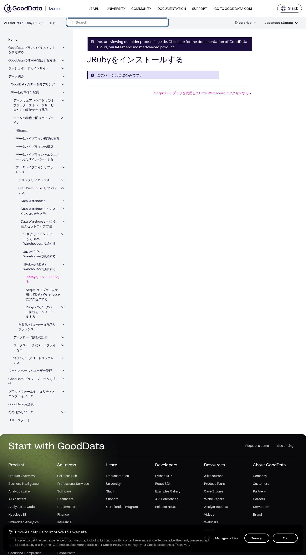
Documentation (171, 8)
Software (64, 491)
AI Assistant (17, 499)
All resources (213, 476)
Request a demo (257, 445)
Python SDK (164, 476)
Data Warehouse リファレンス (37, 190)
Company (260, 476)
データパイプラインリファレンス (34, 169)
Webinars (211, 522)
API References (166, 499)
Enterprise (243, 23)
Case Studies (213, 491)
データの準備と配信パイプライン (33, 120)
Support (199, 8)
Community (141, 8)
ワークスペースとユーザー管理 (30, 371)
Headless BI (17, 514)
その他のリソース (20, 412)
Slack (293, 8)
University (116, 8)
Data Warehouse (33, 201)
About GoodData (269, 464)
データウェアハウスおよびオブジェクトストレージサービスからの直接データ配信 (33, 105)
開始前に (22, 131)
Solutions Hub (67, 476)
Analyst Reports (216, 507)
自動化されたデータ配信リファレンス (37, 327)
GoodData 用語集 (21, 404)
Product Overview (21, 476)
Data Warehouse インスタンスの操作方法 (38, 211)
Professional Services (73, 483)
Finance (63, 514)
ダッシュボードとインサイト (28, 68)
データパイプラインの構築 (34, 147)
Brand (257, 514)
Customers (261, 483)
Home (12, 39)
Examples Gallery (167, 491)
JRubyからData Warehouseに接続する (39, 266)
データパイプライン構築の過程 (38, 138)
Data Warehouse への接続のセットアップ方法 (38, 223)
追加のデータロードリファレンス (33, 360)
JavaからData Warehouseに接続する (39, 254)
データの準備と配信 (25, 92)
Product (16, 464)
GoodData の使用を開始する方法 (32, 60)
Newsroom (261, 507)
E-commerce (67, 507)
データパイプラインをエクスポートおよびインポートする (38, 157)
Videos (209, 514)
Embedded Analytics (23, 522)
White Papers (214, 499)
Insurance (64, 522)
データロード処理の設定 (30, 337)
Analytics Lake (19, 491)
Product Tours (214, 483)
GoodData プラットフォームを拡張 (32, 381)
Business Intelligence (23, 483)
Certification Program (122, 507)
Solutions (66, 464)
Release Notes (166, 507)
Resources (214, 464)
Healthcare (65, 499)
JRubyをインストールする (43, 279)
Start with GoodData (56, 446)
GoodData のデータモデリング (33, 84)
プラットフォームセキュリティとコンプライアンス (31, 394)
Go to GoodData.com (233, 8)
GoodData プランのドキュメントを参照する (32, 50)
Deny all (257, 538)
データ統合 (16, 76)
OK (285, 538)
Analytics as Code (21, 507)
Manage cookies (226, 538)
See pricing (285, 445)
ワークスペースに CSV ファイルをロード (34, 347)
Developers (166, 464)
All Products (12, 23)
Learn (93, 8)
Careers (259, 499)
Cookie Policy (112, 545)
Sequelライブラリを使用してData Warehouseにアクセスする (43, 294)
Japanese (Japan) (279, 23)
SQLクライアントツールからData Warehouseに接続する (39, 239)
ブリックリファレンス (34, 180)
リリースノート (19, 420)
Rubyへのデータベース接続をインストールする (40, 311)
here (181, 41)
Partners (259, 491)
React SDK (163, 483)
